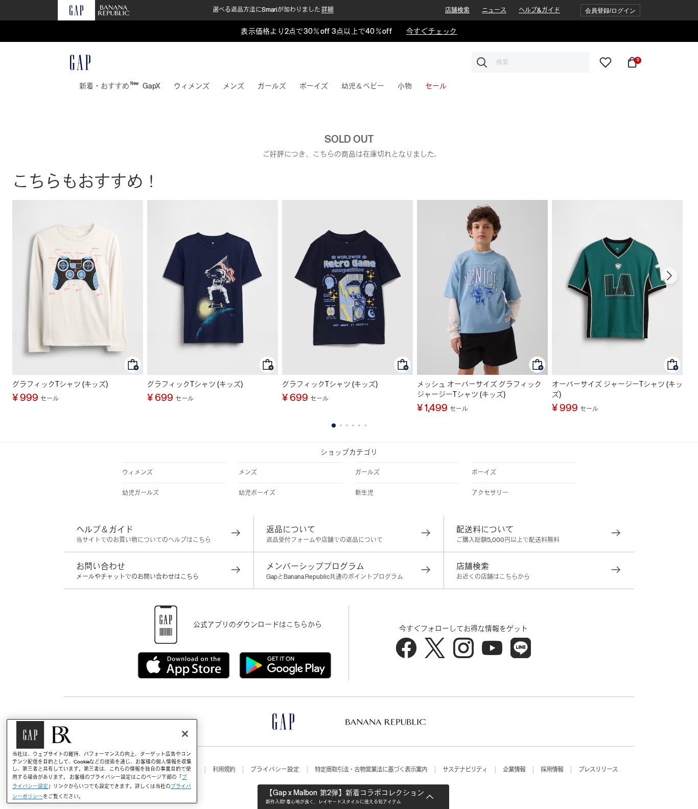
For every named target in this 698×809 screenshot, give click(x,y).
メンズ (248, 472)
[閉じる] (185, 734)
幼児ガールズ (140, 493)
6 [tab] (365, 425)
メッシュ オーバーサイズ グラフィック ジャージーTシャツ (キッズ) (479, 389)
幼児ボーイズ (257, 493)
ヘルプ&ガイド (539, 10)
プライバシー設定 (274, 769)
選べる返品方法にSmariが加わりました (273, 9)
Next (669, 275)
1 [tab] (334, 425)
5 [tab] (359, 425)
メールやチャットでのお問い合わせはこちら (137, 576)
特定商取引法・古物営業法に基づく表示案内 (371, 769)
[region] (102, 761)
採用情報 (552, 769)
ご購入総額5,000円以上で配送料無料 (508, 540)
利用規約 (224, 769)
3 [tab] (347, 425)
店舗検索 (457, 10)
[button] (610, 10)
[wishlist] (605, 62)
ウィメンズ (137, 472)
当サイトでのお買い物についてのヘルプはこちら (143, 540)
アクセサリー (490, 493)
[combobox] (530, 62)
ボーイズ (484, 472)
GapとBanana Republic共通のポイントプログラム (334, 576)
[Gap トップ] (74, 62)
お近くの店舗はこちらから (493, 576)
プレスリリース (598, 769)
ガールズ (367, 472)
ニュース (494, 10)
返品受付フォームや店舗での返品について (324, 540)
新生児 (364, 493)
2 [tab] (341, 425)
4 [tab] (353, 425)
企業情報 (514, 769)
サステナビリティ (465, 769)
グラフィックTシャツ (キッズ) (60, 384)
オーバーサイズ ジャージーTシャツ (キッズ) (617, 389)
